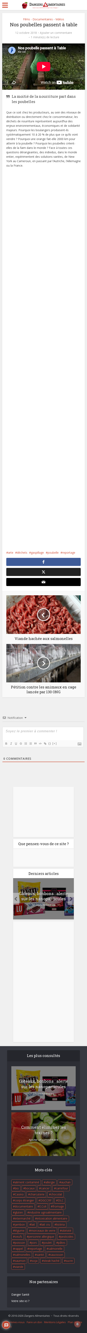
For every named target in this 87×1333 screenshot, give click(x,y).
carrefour (62, 1188)
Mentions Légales (55, 1322)
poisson (20, 1242)
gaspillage (37, 552)
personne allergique (41, 1236)
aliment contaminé (27, 1182)
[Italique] (10, 743)
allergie (50, 1182)
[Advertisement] (43, 363)
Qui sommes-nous (13, 1322)
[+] (54, 743)
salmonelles (22, 1255)
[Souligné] (15, 743)
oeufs (18, 1236)
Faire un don (34, 1322)
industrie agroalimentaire (45, 1212)
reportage (68, 552)
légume (19, 1230)
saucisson (56, 1255)
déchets (22, 552)
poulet (48, 1242)
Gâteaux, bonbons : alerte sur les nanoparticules (43, 896)
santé (40, 1255)
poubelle (53, 552)
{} (49, 743)
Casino (19, 1194)
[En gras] (6, 743)
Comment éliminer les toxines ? (43, 1130)
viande (19, 1267)
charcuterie (37, 1194)
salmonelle (55, 1249)
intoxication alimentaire (52, 1218)
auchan (66, 1182)
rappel (19, 1249)
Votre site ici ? (20, 1301)
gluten (19, 1212)
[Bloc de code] (40, 743)
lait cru (45, 1224)
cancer (45, 1188)
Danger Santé (20, 1294)
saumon (20, 1261)
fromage (58, 1206)
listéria (60, 1224)
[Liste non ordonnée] (30, 743)
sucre (69, 1261)
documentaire (24, 1206)
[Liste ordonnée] (25, 743)
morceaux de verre (43, 1230)
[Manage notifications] (77, 1324)
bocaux (30, 1188)
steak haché (51, 1261)
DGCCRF (46, 1200)
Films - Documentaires (38, 19)
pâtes (61, 1242)
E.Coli (42, 1206)
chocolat (56, 1194)
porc (34, 1242)
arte (10, 552)
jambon (20, 1224)
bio (17, 1188)
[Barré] (20, 743)
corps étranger (24, 1200)
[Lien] (44, 743)
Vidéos (59, 19)
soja (34, 1261)
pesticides (66, 1236)
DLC (61, 1200)
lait (33, 1224)
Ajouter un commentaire (56, 33)
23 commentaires (43, 1093)
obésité (66, 1230)
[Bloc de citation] (35, 743)
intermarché (23, 1218)
